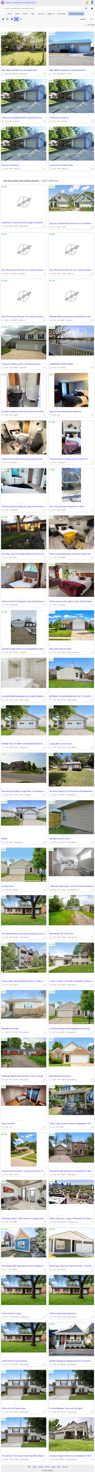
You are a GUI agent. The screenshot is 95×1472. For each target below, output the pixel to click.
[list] (3, 19)
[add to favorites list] (3, 73)
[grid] (12, 19)
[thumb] (7, 19)
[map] (21, 19)
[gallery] (16, 19)
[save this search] (92, 8)
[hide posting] (44, 73)
